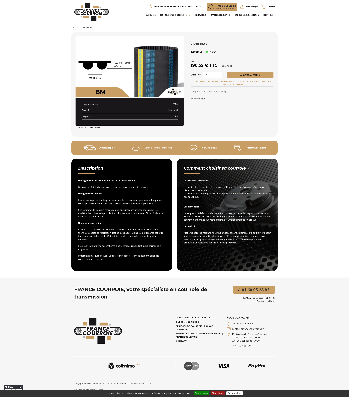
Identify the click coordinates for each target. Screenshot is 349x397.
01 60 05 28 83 (255, 290)
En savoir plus (198, 98)
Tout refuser (218, 393)
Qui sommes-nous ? (187, 322)
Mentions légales (137, 383)
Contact (181, 341)
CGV (149, 383)
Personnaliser (234, 393)
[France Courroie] (91, 12)
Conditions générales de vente (195, 317)
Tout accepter (201, 393)
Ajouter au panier (250, 75)
